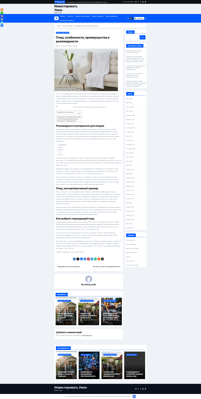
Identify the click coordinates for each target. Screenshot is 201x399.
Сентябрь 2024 (130, 149)
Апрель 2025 (130, 132)
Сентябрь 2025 (130, 128)
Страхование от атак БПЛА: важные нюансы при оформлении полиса (134, 75)
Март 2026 (129, 111)
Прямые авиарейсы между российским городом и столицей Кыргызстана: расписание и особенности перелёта (135, 83)
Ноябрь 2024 (130, 140)
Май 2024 (129, 165)
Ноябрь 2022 (130, 215)
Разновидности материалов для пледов (69, 117)
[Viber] (1, 16)
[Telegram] (1, 22)
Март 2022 (129, 224)
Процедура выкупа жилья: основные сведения (66, 316)
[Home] (56, 18)
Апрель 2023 (130, 207)
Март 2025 (129, 136)
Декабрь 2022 (130, 211)
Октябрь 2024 (130, 144)
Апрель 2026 (130, 107)
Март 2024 (129, 174)
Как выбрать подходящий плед (67, 121)
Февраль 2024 (130, 178)
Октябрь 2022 (130, 219)
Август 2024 (130, 153)
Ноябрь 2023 (130, 190)
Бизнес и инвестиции (82, 16)
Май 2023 (129, 203)
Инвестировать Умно (65, 8)
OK (134, 396)
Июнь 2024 (129, 161)
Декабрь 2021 (130, 228)
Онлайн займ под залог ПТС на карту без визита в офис (111, 316)
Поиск (130, 32)
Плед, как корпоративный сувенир (68, 119)
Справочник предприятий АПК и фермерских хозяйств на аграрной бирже (88, 318)
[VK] (1, 19)
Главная (62, 16)
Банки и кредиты (97, 16)
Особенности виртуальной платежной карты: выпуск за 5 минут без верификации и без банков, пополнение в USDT (135, 59)
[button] (146, 18)
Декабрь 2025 (130, 119)
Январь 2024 (130, 182)
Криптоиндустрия (112, 16)
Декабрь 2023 (130, 186)
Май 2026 (129, 103)
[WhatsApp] (1, 12)
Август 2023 (129, 199)
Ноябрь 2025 (130, 124)
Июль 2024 (129, 157)
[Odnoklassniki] (1, 9)
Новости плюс (130, 261)
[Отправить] (1, 25)
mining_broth (64, 46)
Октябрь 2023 (130, 194)
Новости (70, 16)
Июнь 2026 (129, 98)
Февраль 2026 (130, 115)
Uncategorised (130, 240)
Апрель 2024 (130, 169)
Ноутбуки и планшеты (67, 20)
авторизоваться (87, 335)
